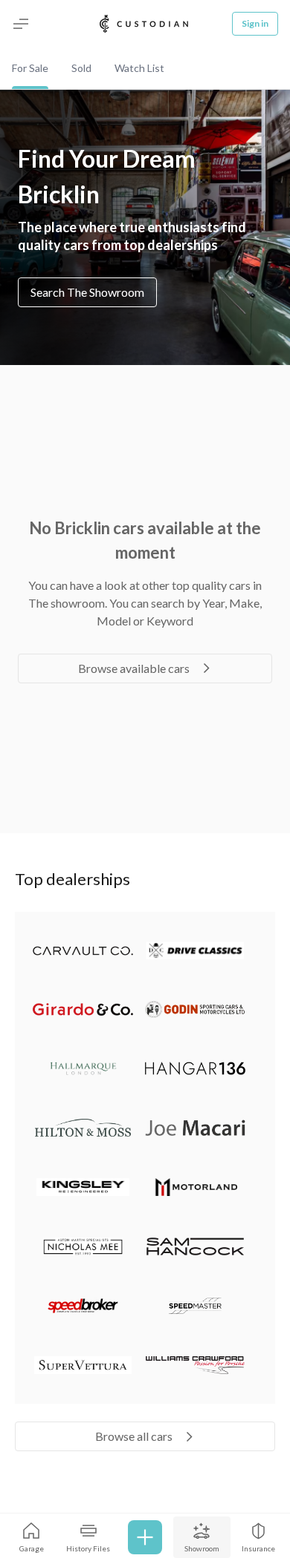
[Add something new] (145, 1537)
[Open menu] (21, 24)
